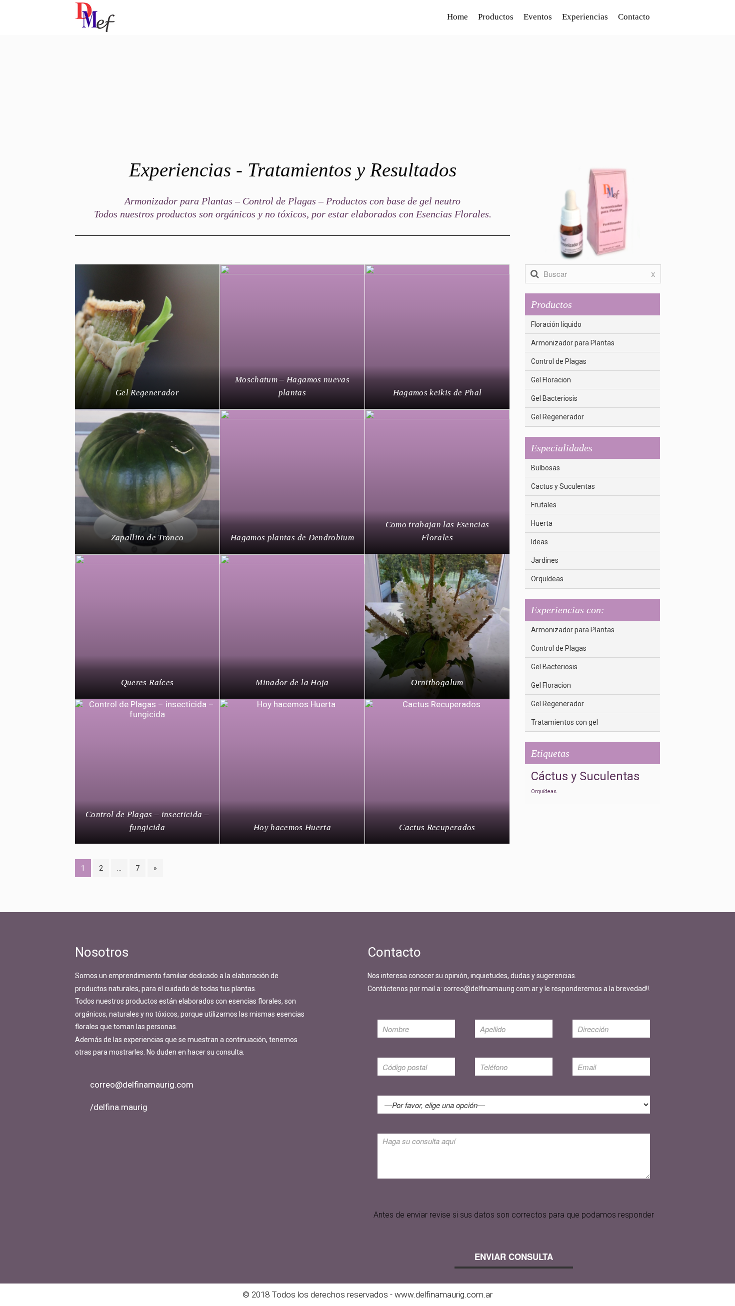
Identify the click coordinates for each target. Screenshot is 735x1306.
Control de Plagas (558, 361)
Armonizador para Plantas (572, 343)
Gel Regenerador (557, 417)
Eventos (538, 16)
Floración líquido (556, 324)
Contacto (634, 16)
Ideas (539, 542)
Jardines (544, 560)
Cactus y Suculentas (563, 486)
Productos (496, 16)
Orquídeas (547, 579)
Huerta (541, 523)
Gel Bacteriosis (554, 398)
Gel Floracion (551, 380)
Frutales (543, 505)
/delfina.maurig (119, 1107)
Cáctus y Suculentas (585, 776)
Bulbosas (545, 468)
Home (457, 16)
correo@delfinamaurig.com (142, 1085)
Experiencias (585, 16)
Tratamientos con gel (564, 722)
